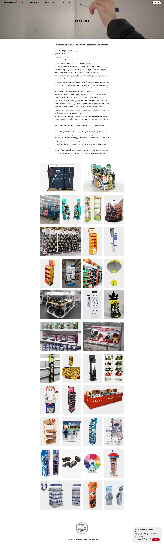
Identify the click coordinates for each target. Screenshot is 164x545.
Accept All (156, 539)
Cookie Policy (142, 536)
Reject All (147, 539)
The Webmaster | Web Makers (82, 541)
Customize (139, 539)
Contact (156, 2)
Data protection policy (93, 539)
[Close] (160, 528)
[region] (147, 535)
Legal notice (85, 539)
